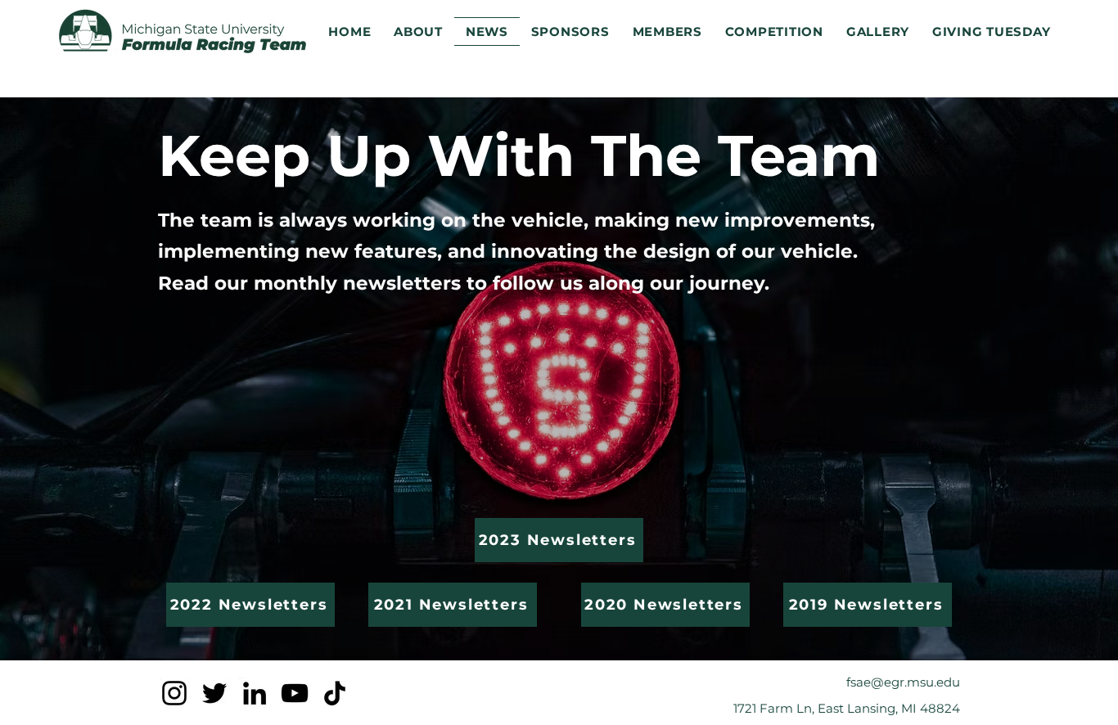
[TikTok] (334, 693)
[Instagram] (174, 693)
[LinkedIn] (254, 693)
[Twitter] (214, 693)
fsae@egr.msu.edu (903, 682)
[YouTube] (294, 693)
